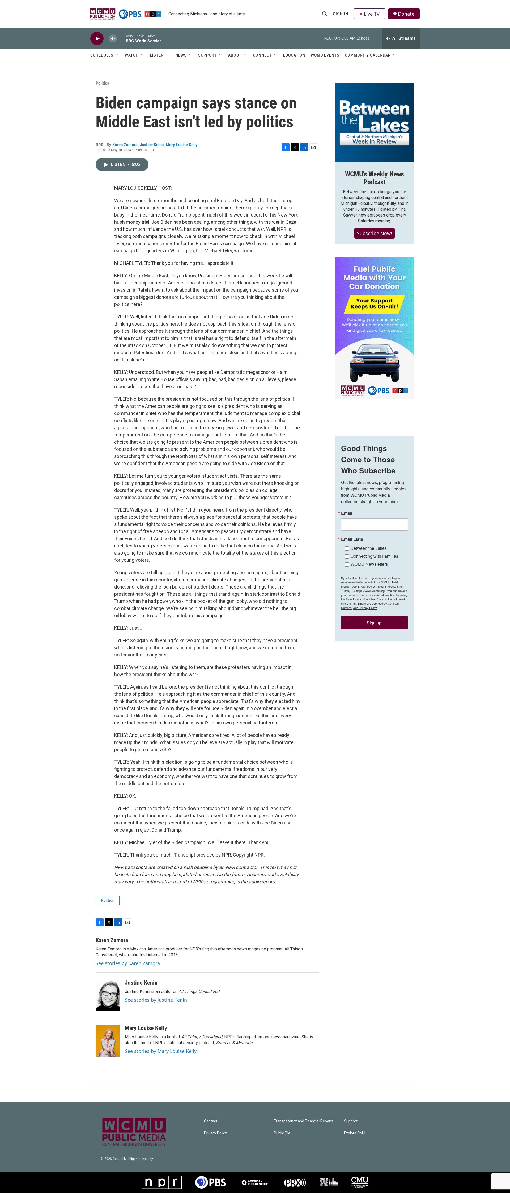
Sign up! (374, 623)
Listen (157, 55)
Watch (132, 55)
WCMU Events (325, 55)
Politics (102, 83)
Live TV (372, 14)
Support (207, 55)
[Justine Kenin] (108, 995)
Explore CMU (354, 1133)
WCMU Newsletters (369, 564)
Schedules (101, 55)
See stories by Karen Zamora (128, 963)
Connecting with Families (374, 556)
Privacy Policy (215, 1133)
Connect (262, 55)
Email (346, 513)
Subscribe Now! (374, 233)
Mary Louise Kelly (182, 144)
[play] (97, 39)
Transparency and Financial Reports (304, 1121)
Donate (406, 14)
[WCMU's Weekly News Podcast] (374, 122)
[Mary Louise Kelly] (108, 1041)
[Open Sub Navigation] (117, 55)
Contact (210, 1121)
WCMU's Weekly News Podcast (374, 178)
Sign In (340, 14)
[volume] (112, 39)
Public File (282, 1133)
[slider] (121, 38)
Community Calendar (368, 55)
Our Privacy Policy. (365, 608)
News (181, 55)
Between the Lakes (369, 548)
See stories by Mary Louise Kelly (161, 1051)
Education (294, 55)
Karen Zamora (125, 144)
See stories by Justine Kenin (156, 1000)
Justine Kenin (152, 144)
